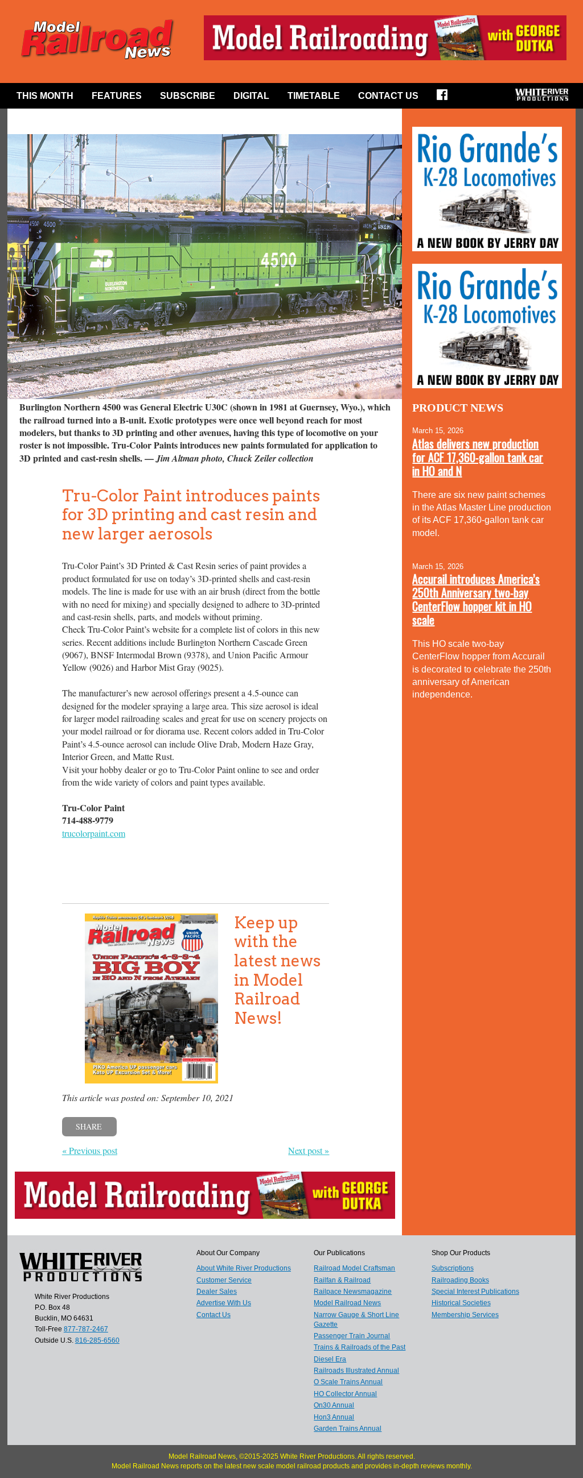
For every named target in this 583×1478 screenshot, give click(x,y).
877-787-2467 (86, 1329)
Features (117, 96)
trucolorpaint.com (93, 833)
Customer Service (224, 1280)
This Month (45, 96)
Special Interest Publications (475, 1292)
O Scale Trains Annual (348, 1382)
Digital (251, 96)
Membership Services (465, 1315)
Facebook (446, 98)
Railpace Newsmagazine (353, 1292)
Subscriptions (453, 1268)
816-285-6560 (97, 1340)
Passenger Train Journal (352, 1336)
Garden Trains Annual (347, 1429)
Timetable (314, 96)
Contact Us (388, 96)
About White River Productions (243, 1268)
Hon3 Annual (334, 1417)
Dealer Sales (216, 1292)
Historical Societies (461, 1303)
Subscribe (187, 96)
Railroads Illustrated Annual (356, 1371)
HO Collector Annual (345, 1394)
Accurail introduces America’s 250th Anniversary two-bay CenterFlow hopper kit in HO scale (476, 599)
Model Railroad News (347, 1303)
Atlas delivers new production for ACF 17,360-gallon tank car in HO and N (477, 457)
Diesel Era (330, 1359)
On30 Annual (334, 1405)
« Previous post (89, 1150)
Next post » (308, 1150)
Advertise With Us (223, 1303)
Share (89, 1126)
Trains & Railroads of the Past (359, 1347)
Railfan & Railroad (342, 1280)
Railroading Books (460, 1280)
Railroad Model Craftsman (354, 1268)
